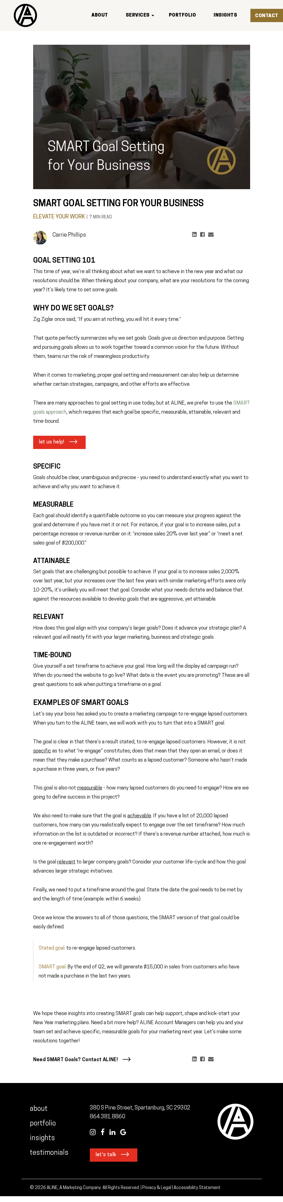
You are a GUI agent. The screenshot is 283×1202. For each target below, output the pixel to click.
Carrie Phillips (69, 235)
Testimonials (50, 1153)
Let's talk (106, 1155)
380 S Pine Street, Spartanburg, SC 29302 (140, 1108)
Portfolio (43, 1123)
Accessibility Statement (197, 1188)
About (39, 1109)
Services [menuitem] (138, 15)
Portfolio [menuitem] (182, 15)
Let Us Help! (51, 442)
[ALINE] (25, 15)
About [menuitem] (99, 15)
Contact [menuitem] (266, 16)
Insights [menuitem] (225, 15)
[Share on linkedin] (193, 236)
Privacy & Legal (156, 1188)
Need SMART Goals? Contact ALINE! (75, 1060)
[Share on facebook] (201, 236)
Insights (42, 1138)
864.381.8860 (107, 1117)
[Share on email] (209, 236)
